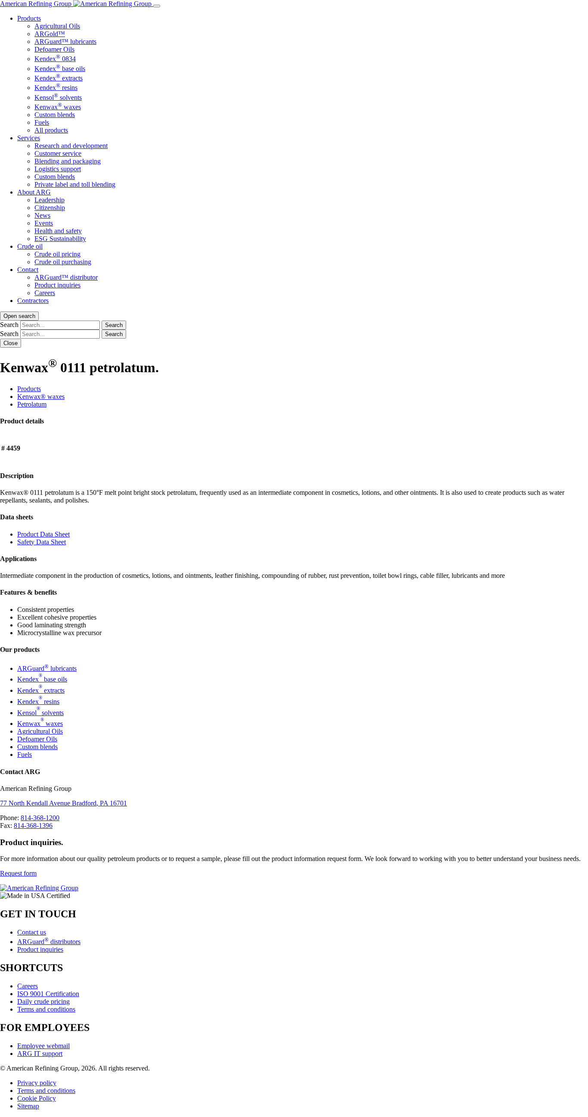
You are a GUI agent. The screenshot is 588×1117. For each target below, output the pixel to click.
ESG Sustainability (60, 238)
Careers (44, 292)
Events (43, 223)
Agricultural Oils (57, 26)
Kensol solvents (58, 97)
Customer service (57, 153)
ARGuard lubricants (47, 668)
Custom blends (54, 114)
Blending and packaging (67, 161)
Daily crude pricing (43, 1001)
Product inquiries (57, 285)
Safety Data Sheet (41, 542)
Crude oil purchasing (62, 261)
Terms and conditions (46, 1009)
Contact (27, 269)
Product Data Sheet (43, 534)
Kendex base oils (59, 68)
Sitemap (28, 1106)
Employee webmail (43, 1045)
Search (9, 324)
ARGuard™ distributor (66, 277)
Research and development (71, 145)
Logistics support (57, 169)
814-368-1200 (40, 817)
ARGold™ (49, 33)
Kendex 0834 (55, 58)
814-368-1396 (33, 825)
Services (28, 138)
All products (51, 130)
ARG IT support (39, 1053)
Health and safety (58, 231)
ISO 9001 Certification (48, 993)
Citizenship (49, 207)
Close (10, 343)
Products (29, 18)
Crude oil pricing (57, 254)
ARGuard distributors (48, 941)
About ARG (34, 192)
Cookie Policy (36, 1098)
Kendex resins (55, 87)
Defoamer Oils (54, 49)
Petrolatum (31, 404)
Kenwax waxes (57, 107)
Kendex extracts (58, 78)
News (42, 215)
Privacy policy (36, 1082)
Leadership (49, 200)
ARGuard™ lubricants (65, 41)
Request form (18, 873)
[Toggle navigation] (156, 6)
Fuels (41, 122)
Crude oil (30, 246)
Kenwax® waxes (41, 396)
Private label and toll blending (74, 184)
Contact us (31, 932)
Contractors (33, 300)
